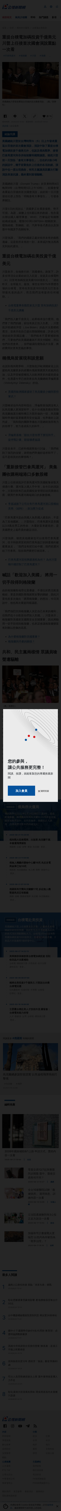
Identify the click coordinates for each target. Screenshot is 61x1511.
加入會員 (21, 790)
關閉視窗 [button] (44, 791)
